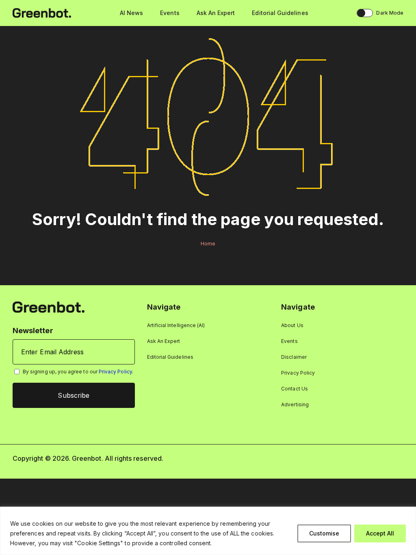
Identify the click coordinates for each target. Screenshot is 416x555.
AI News (131, 12)
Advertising (295, 404)
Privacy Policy (115, 372)
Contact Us (294, 389)
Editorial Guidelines (280, 12)
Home (208, 244)
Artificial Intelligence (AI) (176, 325)
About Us (292, 325)
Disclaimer (294, 357)
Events (169, 12)
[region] (208, 531)
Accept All (380, 533)
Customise (324, 533)
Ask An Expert (216, 12)
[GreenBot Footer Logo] (48, 307)
